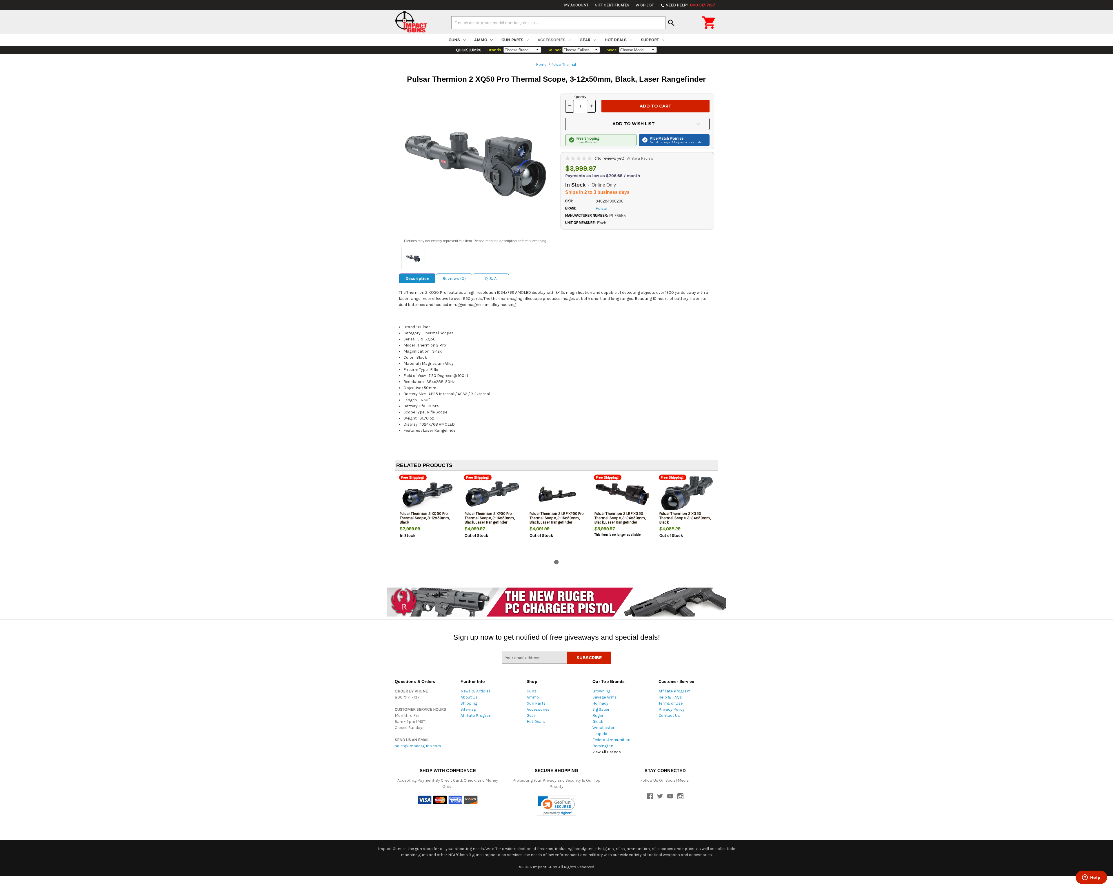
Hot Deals (616, 39)
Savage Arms (604, 697)
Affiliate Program (476, 715)
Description (417, 278)
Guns (454, 39)
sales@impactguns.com (418, 745)
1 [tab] (556, 562)
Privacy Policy (672, 709)
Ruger (597, 715)
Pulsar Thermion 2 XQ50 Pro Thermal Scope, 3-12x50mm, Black (425, 517)
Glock (597, 721)
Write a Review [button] (640, 158)
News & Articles (476, 691)
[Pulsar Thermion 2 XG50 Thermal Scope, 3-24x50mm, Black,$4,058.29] (687, 494)
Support (650, 39)
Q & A (491, 278)
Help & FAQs (670, 697)
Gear (585, 39)
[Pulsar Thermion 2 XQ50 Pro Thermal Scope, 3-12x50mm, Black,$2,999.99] (427, 494)
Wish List (645, 5)
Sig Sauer (601, 709)
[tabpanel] (427, 516)
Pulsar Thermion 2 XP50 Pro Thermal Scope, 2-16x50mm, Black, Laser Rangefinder (490, 517)
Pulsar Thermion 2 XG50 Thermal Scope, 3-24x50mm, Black (685, 517)
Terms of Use (671, 703)
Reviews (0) (454, 278)
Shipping (469, 703)
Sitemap (468, 709)
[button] (556, 805)
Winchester (603, 727)
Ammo (480, 39)
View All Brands (606, 752)
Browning (601, 691)
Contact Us (669, 715)
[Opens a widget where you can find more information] (1091, 878)
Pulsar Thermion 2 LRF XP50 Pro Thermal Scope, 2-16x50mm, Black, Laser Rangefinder (557, 517)
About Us (469, 697)
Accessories (551, 39)
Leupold (599, 733)
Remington (602, 745)
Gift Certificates (612, 5)
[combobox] (558, 22)
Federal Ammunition (611, 739)
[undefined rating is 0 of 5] (579, 158)
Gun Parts (512, 39)
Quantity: (580, 97)
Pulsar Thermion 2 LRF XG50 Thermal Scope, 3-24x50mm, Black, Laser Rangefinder (620, 517)
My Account (576, 5)
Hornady (600, 703)
